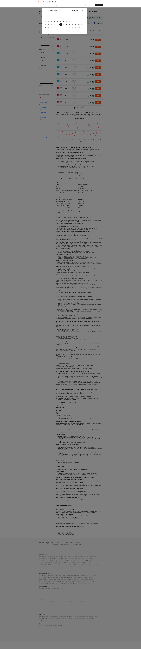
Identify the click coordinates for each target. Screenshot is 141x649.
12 (60, 18)
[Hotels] (50, 2)
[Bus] (52, 2)
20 (63, 21)
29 (48, 27)
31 (82, 27)
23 (51, 24)
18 (57, 21)
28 (45, 27)
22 (48, 24)
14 (45, 21)
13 (63, 18)
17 (54, 21)
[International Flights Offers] (55, 2)
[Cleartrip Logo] (41, 2)
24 (54, 24)
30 (51, 27)
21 (45, 24)
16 (51, 21)
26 (60, 24)
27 (63, 24)
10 (54, 18)
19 (60, 21)
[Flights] (47, 2)
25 (57, 24)
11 (57, 18)
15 (48, 21)
